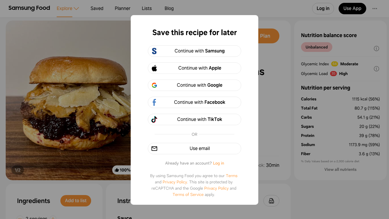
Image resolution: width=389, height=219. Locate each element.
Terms (232, 175)
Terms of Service (188, 194)
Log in (218, 163)
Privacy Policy (175, 181)
